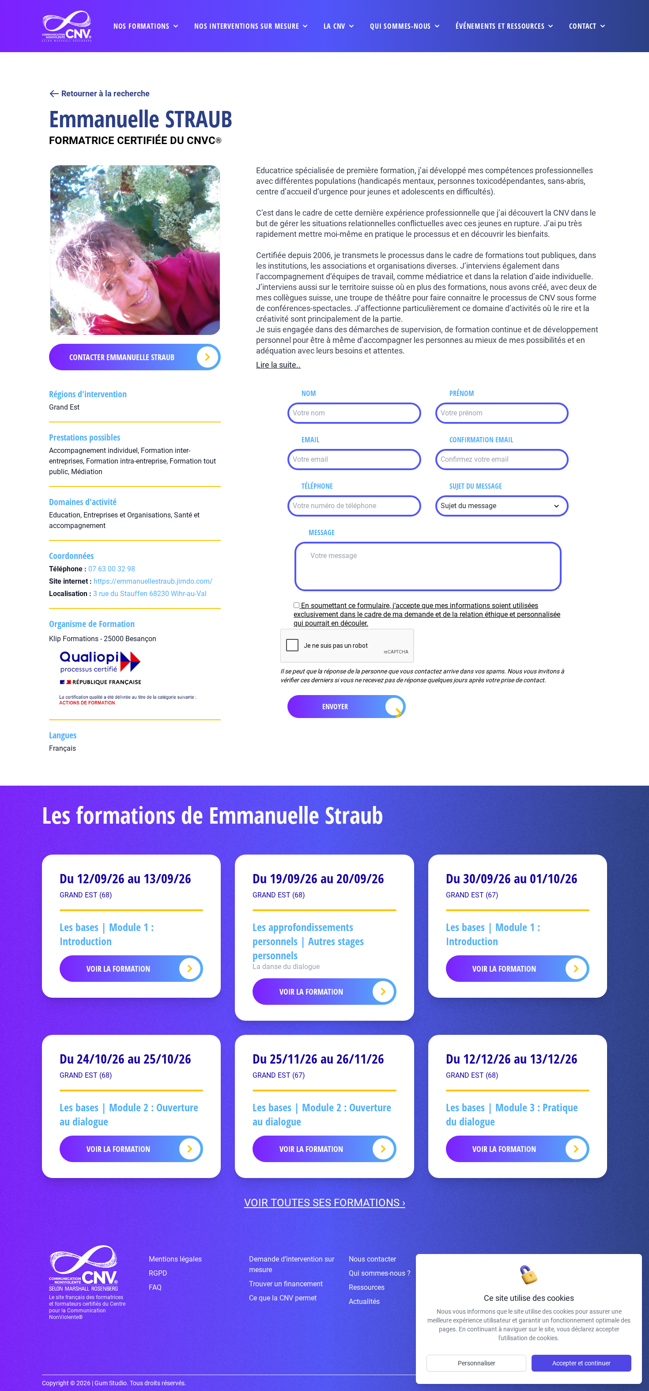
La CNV (334, 26)
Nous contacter (372, 1259)
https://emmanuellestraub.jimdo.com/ (153, 581)
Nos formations (141, 26)
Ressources (367, 1287)
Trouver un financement (286, 1284)
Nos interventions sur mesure (246, 26)
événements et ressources (500, 26)
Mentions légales (175, 1259)
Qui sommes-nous (400, 26)
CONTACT (582, 26)
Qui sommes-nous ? (380, 1273)
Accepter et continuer (581, 1363)
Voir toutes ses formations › (324, 1203)
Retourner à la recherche (105, 93)
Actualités (364, 1301)
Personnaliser (476, 1363)
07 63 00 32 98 (111, 569)
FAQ (155, 1287)
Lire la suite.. (278, 364)
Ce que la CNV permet (283, 1298)
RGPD (158, 1273)
